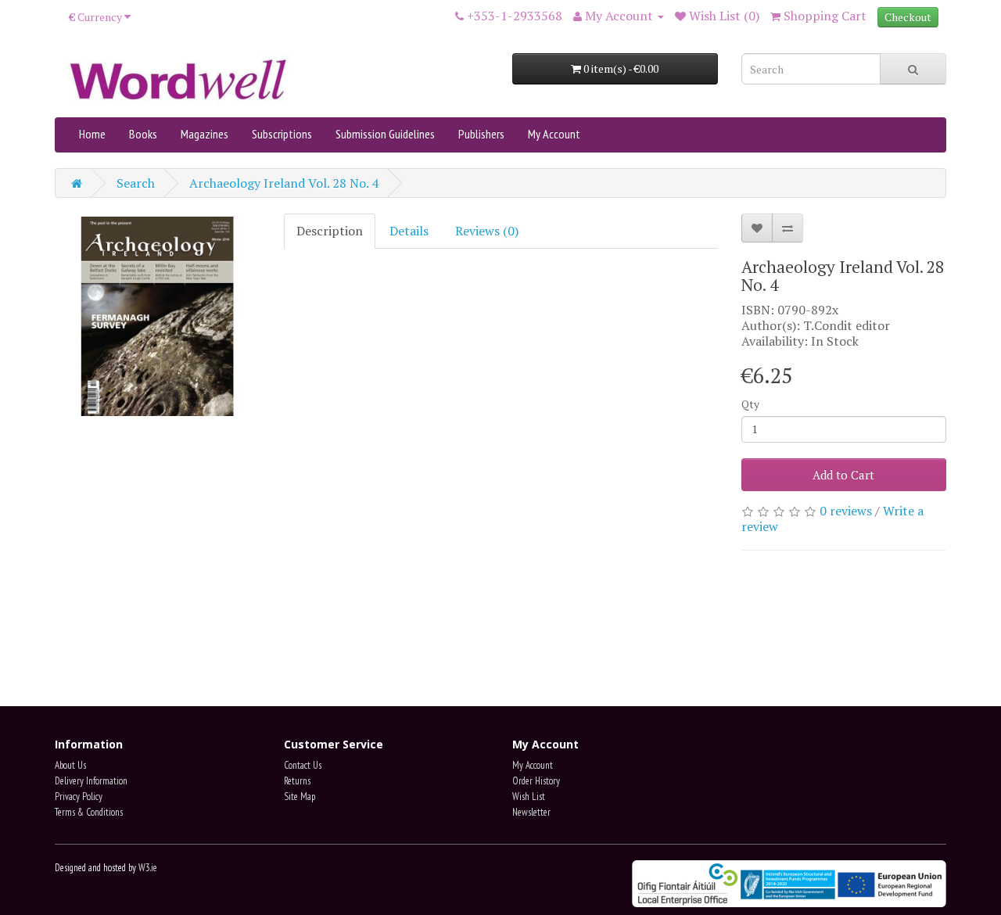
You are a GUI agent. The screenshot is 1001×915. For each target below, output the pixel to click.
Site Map (299, 796)
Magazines (204, 134)
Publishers (481, 134)
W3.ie (147, 867)
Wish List (528, 796)
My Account (554, 134)
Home (92, 134)
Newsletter (531, 812)
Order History (536, 781)
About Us (70, 765)
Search (136, 183)
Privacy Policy (78, 796)
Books (143, 134)
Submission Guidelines (385, 134)
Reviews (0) (486, 230)
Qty (750, 403)
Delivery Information (91, 781)
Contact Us (302, 765)
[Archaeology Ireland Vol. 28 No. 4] (157, 316)
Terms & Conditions (89, 812)
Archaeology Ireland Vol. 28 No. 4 (284, 183)
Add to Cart (843, 475)
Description (329, 230)
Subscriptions (282, 134)
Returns (297, 781)
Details (409, 230)
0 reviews (846, 510)
